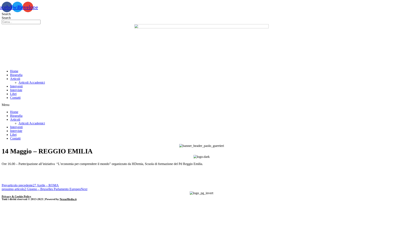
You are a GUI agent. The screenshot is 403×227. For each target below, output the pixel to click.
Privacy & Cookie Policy (16, 196)
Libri (13, 94)
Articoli (15, 79)
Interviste (16, 90)
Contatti (15, 97)
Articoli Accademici (31, 82)
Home (14, 71)
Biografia (16, 75)
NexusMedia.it (68, 199)
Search (6, 14)
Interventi (16, 86)
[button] (201, 105)
